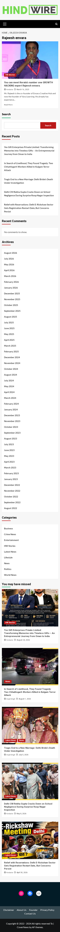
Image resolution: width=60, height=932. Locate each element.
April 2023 (9, 461)
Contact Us (30, 913)
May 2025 (9, 334)
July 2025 (9, 322)
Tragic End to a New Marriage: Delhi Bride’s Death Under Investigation (28, 181)
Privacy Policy (47, 910)
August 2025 (10, 316)
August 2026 (10, 253)
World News (10, 575)
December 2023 (12, 415)
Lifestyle (8, 557)
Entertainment (11, 540)
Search (6, 114)
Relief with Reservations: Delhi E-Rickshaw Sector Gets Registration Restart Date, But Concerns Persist (28, 208)
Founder (33, 910)
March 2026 (10, 276)
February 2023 (11, 473)
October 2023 (11, 427)
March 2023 (10, 467)
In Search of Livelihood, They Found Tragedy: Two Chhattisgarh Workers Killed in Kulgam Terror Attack (28, 166)
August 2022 (10, 508)
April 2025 (9, 340)
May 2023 (9, 456)
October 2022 (11, 496)
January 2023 (11, 479)
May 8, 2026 (21, 814)
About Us (21, 910)
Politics (7, 569)
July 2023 (9, 444)
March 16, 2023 (23, 89)
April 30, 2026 (22, 873)
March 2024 (10, 398)
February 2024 (11, 403)
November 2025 (12, 299)
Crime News (10, 534)
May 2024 (9, 386)
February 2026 (11, 282)
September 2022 (12, 502)
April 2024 (9, 392)
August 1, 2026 (25, 699)
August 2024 (10, 374)
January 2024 (11, 409)
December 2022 (12, 485)
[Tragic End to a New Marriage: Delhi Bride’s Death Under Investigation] (30, 725)
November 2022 (12, 490)
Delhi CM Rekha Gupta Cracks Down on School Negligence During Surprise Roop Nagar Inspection (29, 194)
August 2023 (10, 438)
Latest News (10, 551)
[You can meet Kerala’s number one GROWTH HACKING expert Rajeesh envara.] (30, 60)
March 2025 (10, 345)
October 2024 (11, 369)
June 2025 (9, 328)
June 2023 (9, 450)
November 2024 (12, 363)
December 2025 (12, 293)
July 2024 (9, 380)
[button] (5, 23)
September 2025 (12, 311)
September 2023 (12, 432)
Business (8, 528)
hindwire (9, 89)
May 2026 (9, 264)
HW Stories (10, 75)
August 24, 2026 (23, 640)
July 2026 (9, 258)
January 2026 (11, 287)
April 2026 (9, 270)
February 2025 (11, 351)
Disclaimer (8, 910)
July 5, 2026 (23, 755)
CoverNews (23, 927)
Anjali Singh (10, 699)
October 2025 (11, 305)
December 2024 (12, 357)
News (7, 563)
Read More (8, 105)
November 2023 (12, 421)
